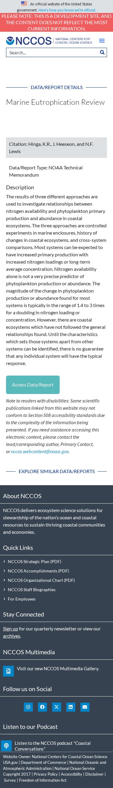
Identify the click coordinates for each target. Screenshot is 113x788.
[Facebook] (42, 707)
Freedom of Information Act (43, 780)
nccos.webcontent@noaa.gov (39, 451)
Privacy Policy (46, 774)
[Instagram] (28, 707)
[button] (101, 40)
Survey (10, 780)
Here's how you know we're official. (67, 10)
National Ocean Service (75, 768)
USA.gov (10, 762)
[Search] (102, 52)
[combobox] (52, 52)
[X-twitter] (56, 707)
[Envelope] (84, 707)
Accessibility (71, 774)
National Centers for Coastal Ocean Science (69, 756)
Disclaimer (94, 774)
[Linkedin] (70, 707)
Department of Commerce (43, 762)
